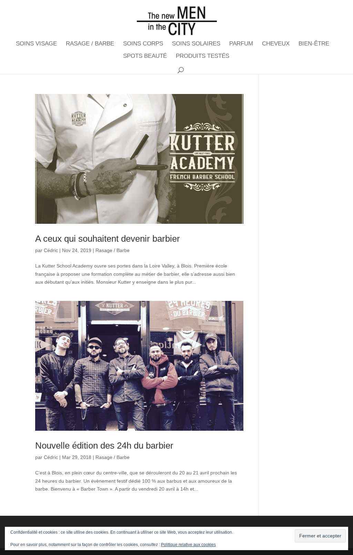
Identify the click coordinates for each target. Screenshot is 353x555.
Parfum (241, 44)
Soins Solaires (196, 44)
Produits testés (202, 56)
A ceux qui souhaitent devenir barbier (107, 238)
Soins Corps (143, 44)
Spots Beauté (145, 56)
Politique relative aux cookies (188, 544)
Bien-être (314, 44)
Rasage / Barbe (90, 44)
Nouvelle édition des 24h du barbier (104, 445)
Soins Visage (36, 44)
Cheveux (276, 44)
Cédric (51, 250)
